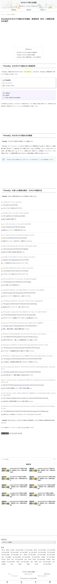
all (17, 398)
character (22, 227)
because (18, 293)
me (13, 282)
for (12, 227)
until (35, 385)
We (4, 385)
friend (7, 282)
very (11, 205)
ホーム (9, 574)
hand (46, 411)
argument (16, 385)
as (26, 359)
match (38, 348)
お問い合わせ (47, 574)
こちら (24, 427)
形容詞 (20, 433)
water (7, 372)
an (23, 372)
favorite (27, 385)
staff (7, 205)
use (5, 372)
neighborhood (15, 260)
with (19, 348)
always (35, 411)
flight (34, 315)
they (22, 293)
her (14, 227)
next (19, 315)
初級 (6, 97)
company (8, 359)
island (7, 304)
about (20, 385)
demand (19, 326)
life (40, 372)
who (31, 411)
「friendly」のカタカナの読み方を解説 (25, 55)
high (16, 326)
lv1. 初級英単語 (5, 433)
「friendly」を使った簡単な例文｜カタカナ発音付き (28, 57)
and (19, 216)
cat (37, 337)
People (5, 260)
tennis (7, 348)
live (21, 372)
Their (4, 249)
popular (10, 293)
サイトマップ (14, 576)
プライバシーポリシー (42, 576)
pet (25, 337)
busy (16, 348)
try (18, 372)
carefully (12, 372)
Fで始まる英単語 (14, 433)
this (10, 260)
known (9, 227)
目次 (26, 49)
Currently (5, 326)
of (11, 271)
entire (30, 315)
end (32, 148)
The (4, 205)
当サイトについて (28, 574)
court (11, 348)
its (19, 359)
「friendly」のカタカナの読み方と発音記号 (26, 52)
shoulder (28, 282)
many (20, 238)
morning (41, 385)
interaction (9, 249)
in (7, 260)
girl (13, 238)
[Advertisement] (28, 34)
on (23, 282)
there (10, 326)
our (23, 385)
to (21, 315)
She (4, 227)
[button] (54, 459)
